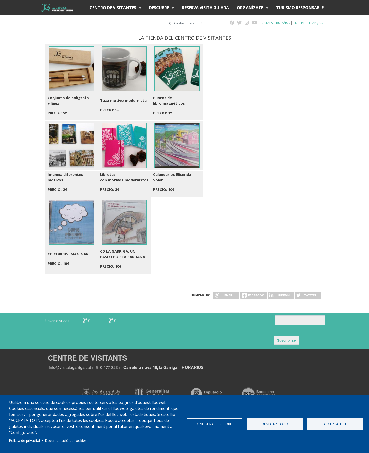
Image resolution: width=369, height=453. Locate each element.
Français (316, 23)
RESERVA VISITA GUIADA (205, 7)
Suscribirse (286, 340)
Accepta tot (335, 424)
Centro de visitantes (111, 9)
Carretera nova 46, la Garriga (150, 367)
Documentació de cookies (66, 440)
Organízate (248, 9)
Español (283, 23)
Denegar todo (275, 424)
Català (267, 23)
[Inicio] (57, 7)
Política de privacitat (24, 440)
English (300, 23)
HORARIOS (193, 367)
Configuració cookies (215, 424)
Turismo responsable (300, 7)
